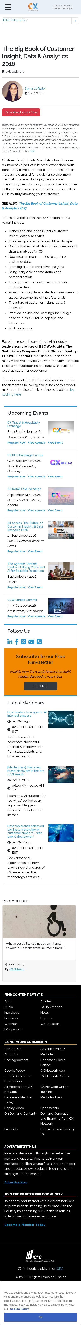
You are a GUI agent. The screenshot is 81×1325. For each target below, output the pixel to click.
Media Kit (47, 1054)
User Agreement (16, 1060)
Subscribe (40, 686)
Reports (46, 1018)
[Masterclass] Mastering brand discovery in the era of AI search (25, 771)
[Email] (32, 643)
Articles (45, 1001)
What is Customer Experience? (17, 1078)
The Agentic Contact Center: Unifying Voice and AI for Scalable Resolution (26, 567)
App (7, 1001)
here (32, 151)
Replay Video (14, 1108)
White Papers (50, 1024)
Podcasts (11, 1018)
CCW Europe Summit (22, 599)
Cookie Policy (14, 1070)
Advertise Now (15, 1182)
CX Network (29, 969)
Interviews (11, 1012)
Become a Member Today (18, 1100)
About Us (11, 1054)
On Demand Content (19, 1113)
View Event (55, 442)
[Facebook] (17, 643)
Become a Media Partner (52, 1062)
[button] (40, 20)
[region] (40, 1303)
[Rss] (40, 643)
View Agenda (36, 442)
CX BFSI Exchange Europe (25, 455)
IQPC (59, 1269)
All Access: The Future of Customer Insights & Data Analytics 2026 (25, 526)
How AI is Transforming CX (57, 1131)
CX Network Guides (54, 1076)
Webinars (11, 1024)
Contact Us (12, 1049)
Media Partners (51, 1097)
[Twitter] (24, 643)
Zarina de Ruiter (35, 88)
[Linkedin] (10, 643)
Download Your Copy (21, 112)
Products (11, 1129)
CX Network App (52, 1070)
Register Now (16, 442)
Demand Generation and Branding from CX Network (56, 1118)
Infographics (13, 1029)
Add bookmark (15, 71)
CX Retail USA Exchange (24, 489)
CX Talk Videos (51, 1007)
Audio (8, 1007)
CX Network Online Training (54, 1089)
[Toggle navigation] (8, 7)
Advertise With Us (53, 1049)
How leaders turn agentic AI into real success (27, 714)
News (44, 1012)
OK (40, 1317)
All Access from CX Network (18, 1089)
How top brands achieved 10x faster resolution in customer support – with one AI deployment (25, 831)
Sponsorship (49, 1108)
